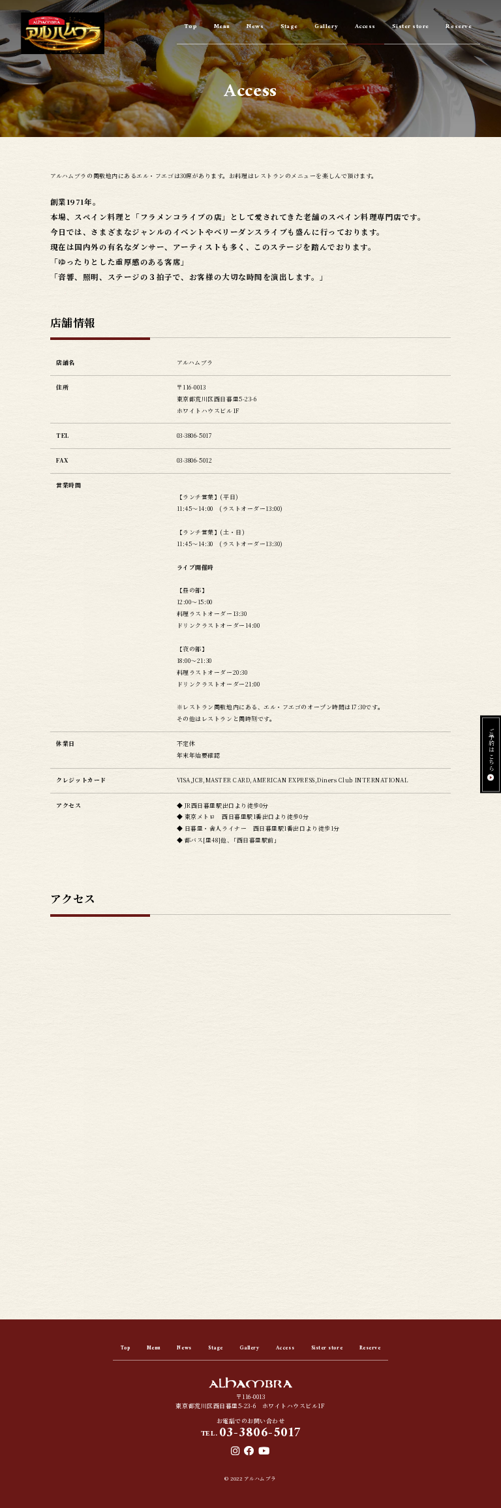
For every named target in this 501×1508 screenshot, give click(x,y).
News (255, 27)
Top (191, 27)
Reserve (459, 27)
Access (365, 27)
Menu (222, 27)
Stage (289, 27)
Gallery (326, 27)
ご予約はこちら (491, 749)
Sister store (410, 27)
